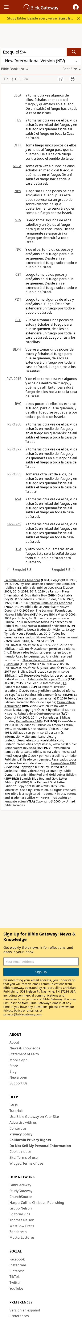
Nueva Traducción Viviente (47, 626)
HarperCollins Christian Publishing (36, 1202)
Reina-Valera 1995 (63, 763)
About (14, 1042)
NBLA (17, 166)
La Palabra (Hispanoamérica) (41, 695)
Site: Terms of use (23, 1157)
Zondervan (18, 1231)
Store (13, 1065)
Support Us (18, 1083)
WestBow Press (21, 1226)
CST (18, 274)
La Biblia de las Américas (22, 580)
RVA (18, 499)
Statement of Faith (24, 1054)
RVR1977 (14, 449)
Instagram (17, 1265)
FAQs (13, 1105)
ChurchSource (20, 1196)
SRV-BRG (14, 524)
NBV (18, 191)
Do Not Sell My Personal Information (40, 1145)
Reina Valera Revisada (20, 748)
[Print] (72, 79)
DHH (17, 145)
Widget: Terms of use (26, 1163)
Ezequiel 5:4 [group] (16, 79)
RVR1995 (14, 474)
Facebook (17, 1259)
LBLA (17, 95)
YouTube (16, 1288)
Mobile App (18, 1060)
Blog (13, 1071)
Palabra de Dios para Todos (47, 679)
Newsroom (18, 1077)
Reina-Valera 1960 (29, 721)
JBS (18, 120)
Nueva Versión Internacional (57, 637)
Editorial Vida (19, 1214)
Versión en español (24, 1310)
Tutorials (16, 1110)
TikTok (14, 1276)
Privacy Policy (12, 1010)
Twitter (15, 1282)
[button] (76, 7)
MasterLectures (21, 1237)
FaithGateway (20, 1185)
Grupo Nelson (20, 1208)
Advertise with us (23, 1122)
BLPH (17, 349)
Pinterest (16, 1271)
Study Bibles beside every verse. (41, 18)
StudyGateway (20, 1191)
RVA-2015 (14, 378)
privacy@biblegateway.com (22, 1014)
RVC (18, 403)
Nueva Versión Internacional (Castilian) (34, 662)
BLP (18, 320)
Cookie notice (20, 1151)
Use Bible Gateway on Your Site (34, 1116)
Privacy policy (20, 1134)
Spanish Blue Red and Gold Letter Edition (47, 774)
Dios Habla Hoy (36, 595)
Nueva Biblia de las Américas (51, 603)
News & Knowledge (24, 1048)
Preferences (19, 1316)
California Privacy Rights (30, 1140)
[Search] (74, 52)
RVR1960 (14, 424)
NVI (18, 249)
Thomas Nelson (21, 1220)
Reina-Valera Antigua (34, 771)
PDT (18, 299)
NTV (18, 220)
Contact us (17, 1128)
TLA (18, 549)
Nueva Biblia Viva (16, 614)
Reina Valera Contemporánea (39, 713)
